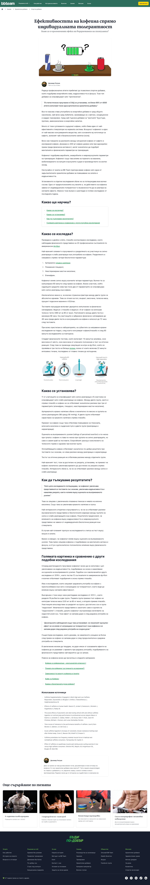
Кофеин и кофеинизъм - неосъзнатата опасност (65, 663)
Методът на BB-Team (59, 856)
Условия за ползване (59, 866)
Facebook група (106, 863)
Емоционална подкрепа (35, 870)
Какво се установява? (56, 215)
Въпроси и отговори (10, 859)
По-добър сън (32, 863)
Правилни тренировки (35, 856)
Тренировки (80, 859)
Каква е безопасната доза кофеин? (60, 684)
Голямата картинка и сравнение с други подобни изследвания (73, 223)
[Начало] (2, 9)
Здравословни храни (132, 856)
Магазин (80, 3)
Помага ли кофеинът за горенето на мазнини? (64, 668)
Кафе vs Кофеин (52, 679)
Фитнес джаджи (131, 859)
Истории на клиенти (51, 3)
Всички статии (81, 870)
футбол (56, 246)
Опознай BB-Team (107, 852)
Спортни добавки (36, 9)
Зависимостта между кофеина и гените (62, 674)
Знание (72, 3)
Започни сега (143, 3)
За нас (89, 3)
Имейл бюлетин (106, 856)
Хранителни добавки (21, 9)
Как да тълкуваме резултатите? (60, 219)
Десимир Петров (54, 83)
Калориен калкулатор (83, 866)
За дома (128, 863)
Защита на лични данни (60, 870)
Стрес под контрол (34, 866)
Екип (53, 859)
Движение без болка (34, 859)
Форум (103, 859)
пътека (72, 348)
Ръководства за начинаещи (85, 852)
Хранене (79, 856)
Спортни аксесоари (132, 870)
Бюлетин (63, 3)
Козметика (129, 866)
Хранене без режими (34, 852)
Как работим (38, 3)
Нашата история (57, 852)
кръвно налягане (63, 263)
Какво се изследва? (55, 210)
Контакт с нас (56, 863)
